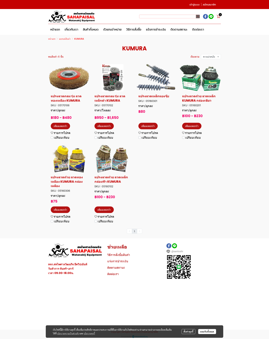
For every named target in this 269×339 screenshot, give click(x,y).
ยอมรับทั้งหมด (207, 331)
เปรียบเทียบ (61, 137)
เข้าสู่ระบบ (194, 4)
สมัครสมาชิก (209, 4)
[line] (211, 16)
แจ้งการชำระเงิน (117, 261)
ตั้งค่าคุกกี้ (188, 331)
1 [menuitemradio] (134, 231)
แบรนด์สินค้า (65, 38)
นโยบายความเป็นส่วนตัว (68, 333)
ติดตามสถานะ (116, 267)
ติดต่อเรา (113, 274)
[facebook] (205, 16)
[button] (169, 16)
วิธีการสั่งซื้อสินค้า (118, 255)
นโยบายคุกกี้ (89, 333)
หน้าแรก (51, 38)
